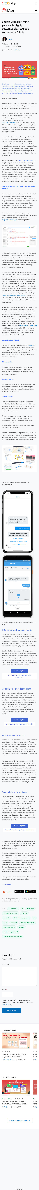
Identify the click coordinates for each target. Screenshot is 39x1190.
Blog (13, 3)
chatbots (6, 918)
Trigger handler (7, 362)
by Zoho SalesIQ (26, 160)
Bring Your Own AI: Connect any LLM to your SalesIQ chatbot (14, 1055)
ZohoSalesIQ (13, 908)
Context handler (7, 396)
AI (22, 908)
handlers (32, 345)
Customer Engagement (21, 918)
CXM (5, 922)
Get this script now (19, 671)
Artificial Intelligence (11, 913)
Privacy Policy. (7, 1005)
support (21, 927)
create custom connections (28, 326)
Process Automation (27, 922)
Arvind (6, 1107)
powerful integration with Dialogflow (13, 295)
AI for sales (30, 908)
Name (4, 989)
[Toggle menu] (36, 10)
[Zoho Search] (36, 3)
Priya (10, 39)
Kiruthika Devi (8, 1060)
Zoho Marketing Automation (13, 936)
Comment (5, 964)
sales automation (9, 927)
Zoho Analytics (7, 1099)
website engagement (11, 932)
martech (14, 922)
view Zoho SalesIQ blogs (18, 1121)
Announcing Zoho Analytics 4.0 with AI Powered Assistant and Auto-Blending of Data (14, 1102)
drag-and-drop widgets (9, 220)
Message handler (7, 379)
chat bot (24, 913)
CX (34, 918)
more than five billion (8, 122)
